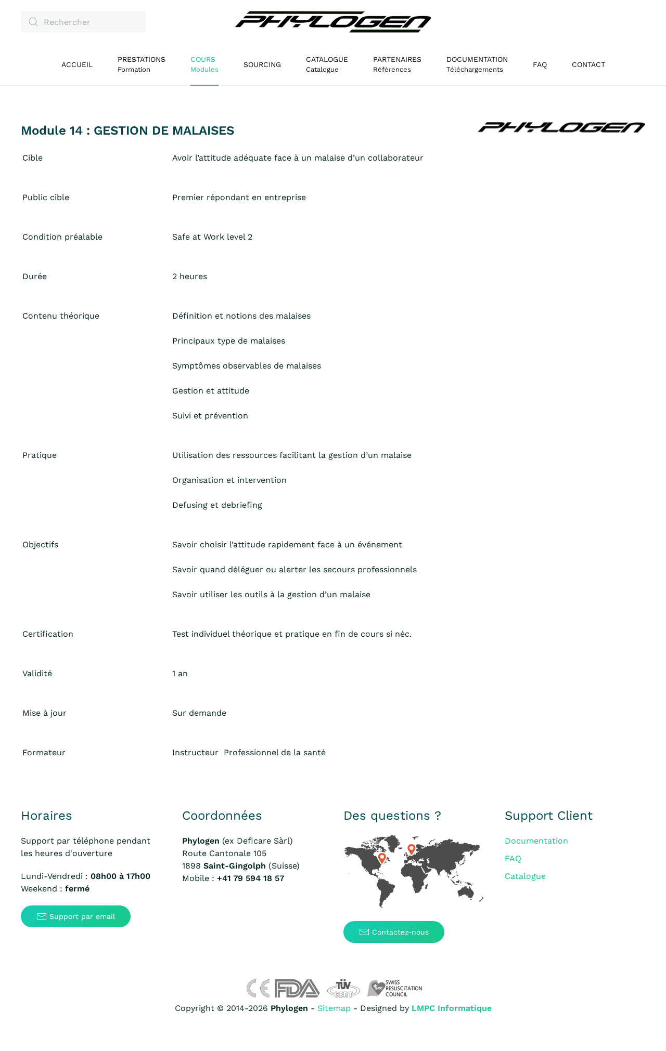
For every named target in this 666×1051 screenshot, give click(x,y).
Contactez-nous (400, 932)
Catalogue (525, 876)
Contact (588, 64)
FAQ (540, 64)
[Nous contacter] (413, 872)
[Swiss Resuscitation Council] (394, 988)
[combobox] (83, 22)
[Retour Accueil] (333, 21)
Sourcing (262, 64)
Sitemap (334, 1008)
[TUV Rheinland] (343, 988)
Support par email (82, 916)
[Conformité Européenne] (258, 988)
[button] (204, 64)
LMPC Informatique (452, 1008)
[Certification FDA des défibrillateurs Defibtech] (297, 988)
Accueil (77, 64)
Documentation (536, 841)
